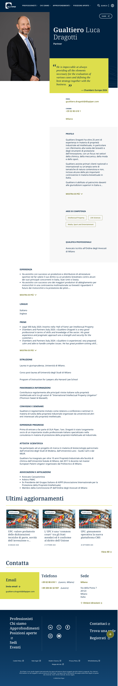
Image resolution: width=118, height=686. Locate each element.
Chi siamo (44, 5)
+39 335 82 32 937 (50, 588)
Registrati (98, 638)
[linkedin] (50, 627)
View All (105, 551)
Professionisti (29, 5)
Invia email (11, 586)
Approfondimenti (61, 5)
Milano (69, 118)
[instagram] (50, 636)
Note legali (35, 661)
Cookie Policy (17, 661)
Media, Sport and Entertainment (81, 224)
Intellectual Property (76, 218)
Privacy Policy (73, 661)
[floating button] (110, 634)
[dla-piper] (11, 5)
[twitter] (59, 627)
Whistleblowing (93, 661)
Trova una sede (103, 630)
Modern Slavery (54, 661)
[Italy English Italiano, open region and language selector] (112, 5)
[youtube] (59, 636)
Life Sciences (95, 218)
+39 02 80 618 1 (73, 111)
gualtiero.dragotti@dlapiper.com (82, 101)
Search (104, 6)
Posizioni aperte (81, 5)
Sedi (13, 642)
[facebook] (67, 627)
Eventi (15, 647)
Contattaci (98, 623)
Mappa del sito (56, 664)
